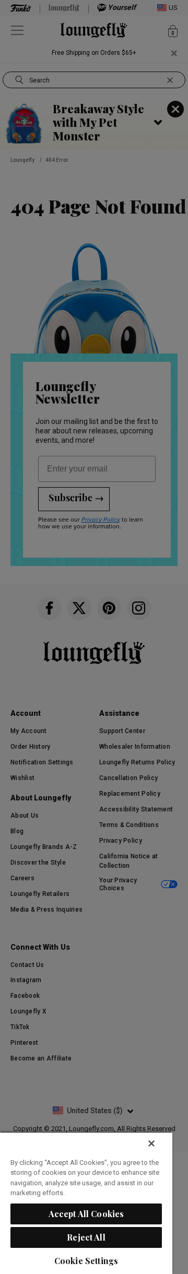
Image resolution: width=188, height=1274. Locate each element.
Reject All (86, 1237)
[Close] (151, 1143)
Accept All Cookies (86, 1213)
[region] (86, 1202)
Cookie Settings (86, 1260)
